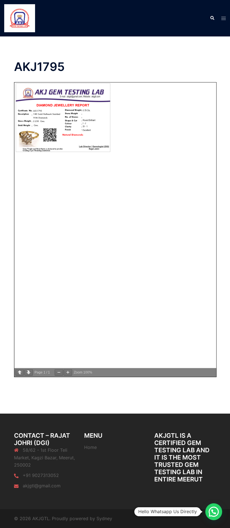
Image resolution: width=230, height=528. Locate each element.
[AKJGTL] (19, 17)
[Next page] (28, 372)
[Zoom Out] (59, 372)
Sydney (104, 518)
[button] (212, 18)
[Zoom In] (68, 372)
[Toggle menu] (223, 18)
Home (90, 447)
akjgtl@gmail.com (42, 485)
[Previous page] (19, 372)
